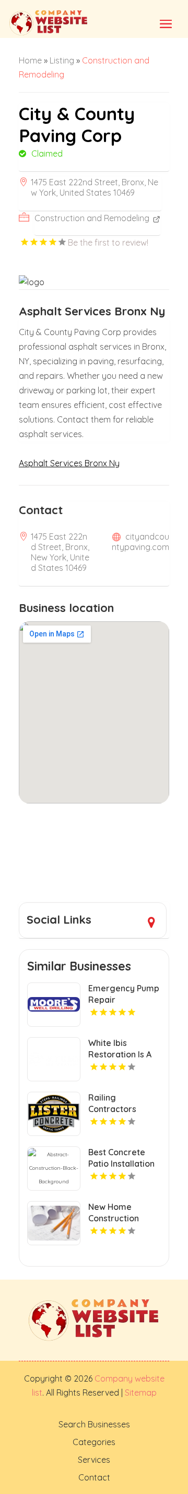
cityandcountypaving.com (140, 541)
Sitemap (140, 1392)
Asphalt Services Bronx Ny (69, 463)
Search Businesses (94, 1424)
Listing (62, 60)
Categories (94, 1442)
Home (30, 60)
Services (94, 1459)
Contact (94, 1477)
